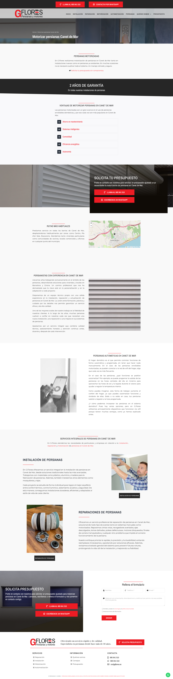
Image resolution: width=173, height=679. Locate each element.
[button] (86, 122)
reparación (51, 446)
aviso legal (117, 608)
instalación (123, 443)
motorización (63, 446)
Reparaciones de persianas (100, 512)
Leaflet (128, 247)
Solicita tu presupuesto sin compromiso (87, 71)
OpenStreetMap (136, 247)
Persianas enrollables (68, 676)
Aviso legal (79, 676)
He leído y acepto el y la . (118, 608)
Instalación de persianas (42, 460)
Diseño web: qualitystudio (117, 676)
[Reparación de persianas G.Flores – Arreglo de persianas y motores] (45, 506)
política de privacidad (128, 608)
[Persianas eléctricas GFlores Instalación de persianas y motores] (29, 11)
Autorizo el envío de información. (112, 611)
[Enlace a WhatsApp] (168, 675)
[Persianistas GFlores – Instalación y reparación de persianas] (129, 455)
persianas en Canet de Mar (82, 446)
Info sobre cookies (103, 676)
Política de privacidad (90, 676)
